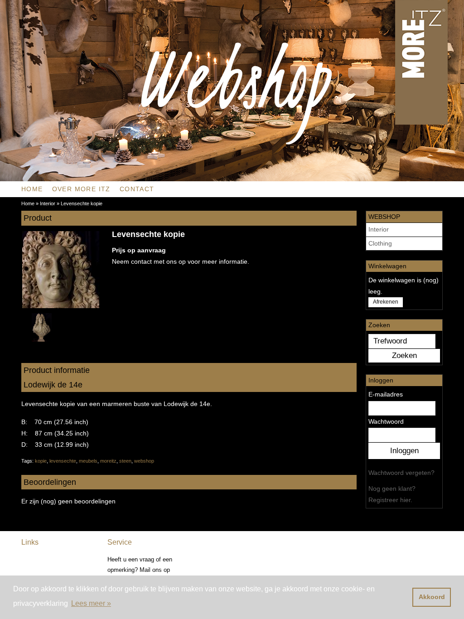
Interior (378, 229)
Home (32, 189)
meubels (88, 461)
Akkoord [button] (432, 596)
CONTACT (137, 189)
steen (125, 461)
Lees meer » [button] (91, 603)
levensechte (62, 461)
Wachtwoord (386, 421)
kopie (41, 461)
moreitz (108, 461)
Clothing (380, 243)
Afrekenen (385, 302)
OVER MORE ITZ (81, 189)
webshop (144, 461)
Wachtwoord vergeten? (401, 472)
